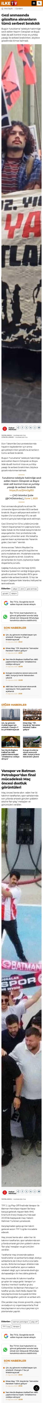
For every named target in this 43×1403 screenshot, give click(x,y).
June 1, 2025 (31, 498)
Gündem (19, 9)
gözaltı (5, 593)
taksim (14, 593)
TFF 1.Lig (6, 1326)
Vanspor (16, 1326)
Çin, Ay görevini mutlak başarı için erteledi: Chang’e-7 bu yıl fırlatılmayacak (21, 638)
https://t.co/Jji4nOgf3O (21, 490)
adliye (15, 589)
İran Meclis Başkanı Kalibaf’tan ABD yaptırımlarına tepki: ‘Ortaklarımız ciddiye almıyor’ (22, 662)
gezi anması (32, 589)
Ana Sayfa (8, 9)
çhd (22, 589)
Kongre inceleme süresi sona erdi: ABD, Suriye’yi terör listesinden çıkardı (21, 676)
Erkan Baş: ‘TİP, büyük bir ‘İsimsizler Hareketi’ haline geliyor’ (22, 650)
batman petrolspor (20, 1322)
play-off (34, 1322)
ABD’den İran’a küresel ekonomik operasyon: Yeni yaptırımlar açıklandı (21, 690)
